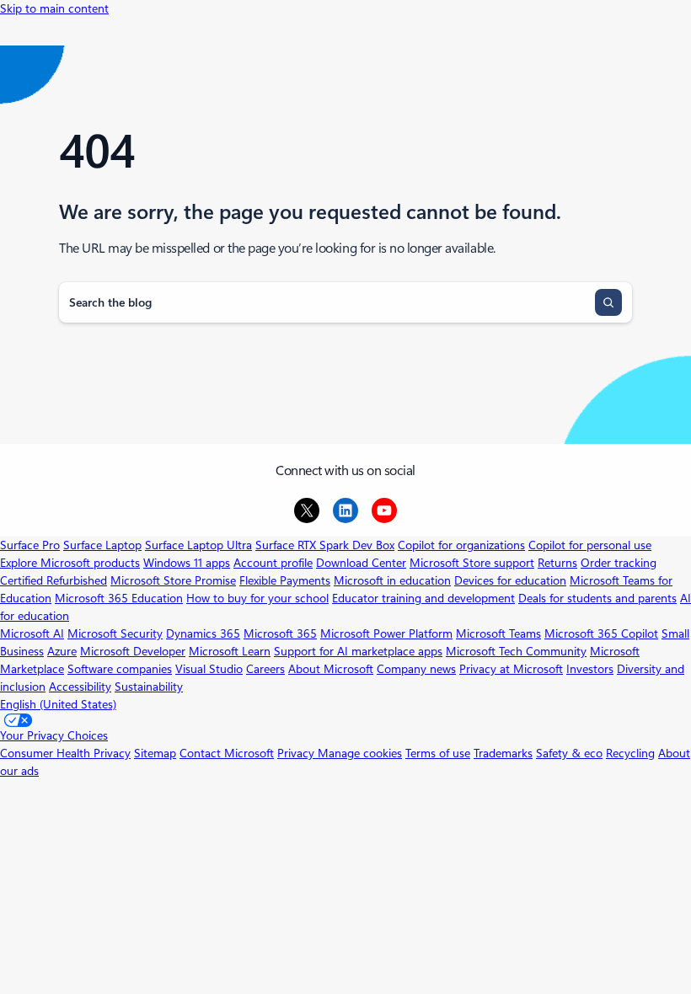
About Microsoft (330, 669)
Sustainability (149, 686)
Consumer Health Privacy (65, 753)
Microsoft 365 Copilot (601, 633)
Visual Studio (209, 669)
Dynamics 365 (203, 633)
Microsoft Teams (498, 633)
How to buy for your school (257, 598)
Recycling (630, 753)
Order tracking (618, 562)
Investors (589, 669)
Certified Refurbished (53, 580)
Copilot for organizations (461, 545)
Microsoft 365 (280, 633)
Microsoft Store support (472, 562)
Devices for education (510, 580)
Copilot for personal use (589, 545)
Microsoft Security (115, 633)
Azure (62, 651)
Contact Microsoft (226, 753)
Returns (557, 562)
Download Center (361, 562)
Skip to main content (54, 8)
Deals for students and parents (597, 598)
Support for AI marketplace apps (358, 651)
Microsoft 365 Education (119, 598)
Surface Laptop (102, 545)
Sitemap (155, 753)
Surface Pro (30, 545)
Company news (416, 669)
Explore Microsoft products (70, 562)
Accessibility (80, 686)
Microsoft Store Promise (173, 580)
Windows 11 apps (186, 562)
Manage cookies (360, 753)
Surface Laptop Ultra (198, 545)
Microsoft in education (392, 580)
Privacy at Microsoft (511, 669)
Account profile (273, 562)
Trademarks (503, 753)
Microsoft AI (32, 633)
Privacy (297, 753)
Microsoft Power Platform (386, 633)
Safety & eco (569, 753)
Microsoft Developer (132, 651)
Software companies (119, 669)
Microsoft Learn (230, 651)
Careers (265, 669)
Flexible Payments (284, 580)
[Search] (608, 302)
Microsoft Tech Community (516, 651)
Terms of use (437, 753)
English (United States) (58, 704)
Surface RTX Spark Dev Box (324, 545)
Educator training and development (423, 598)
